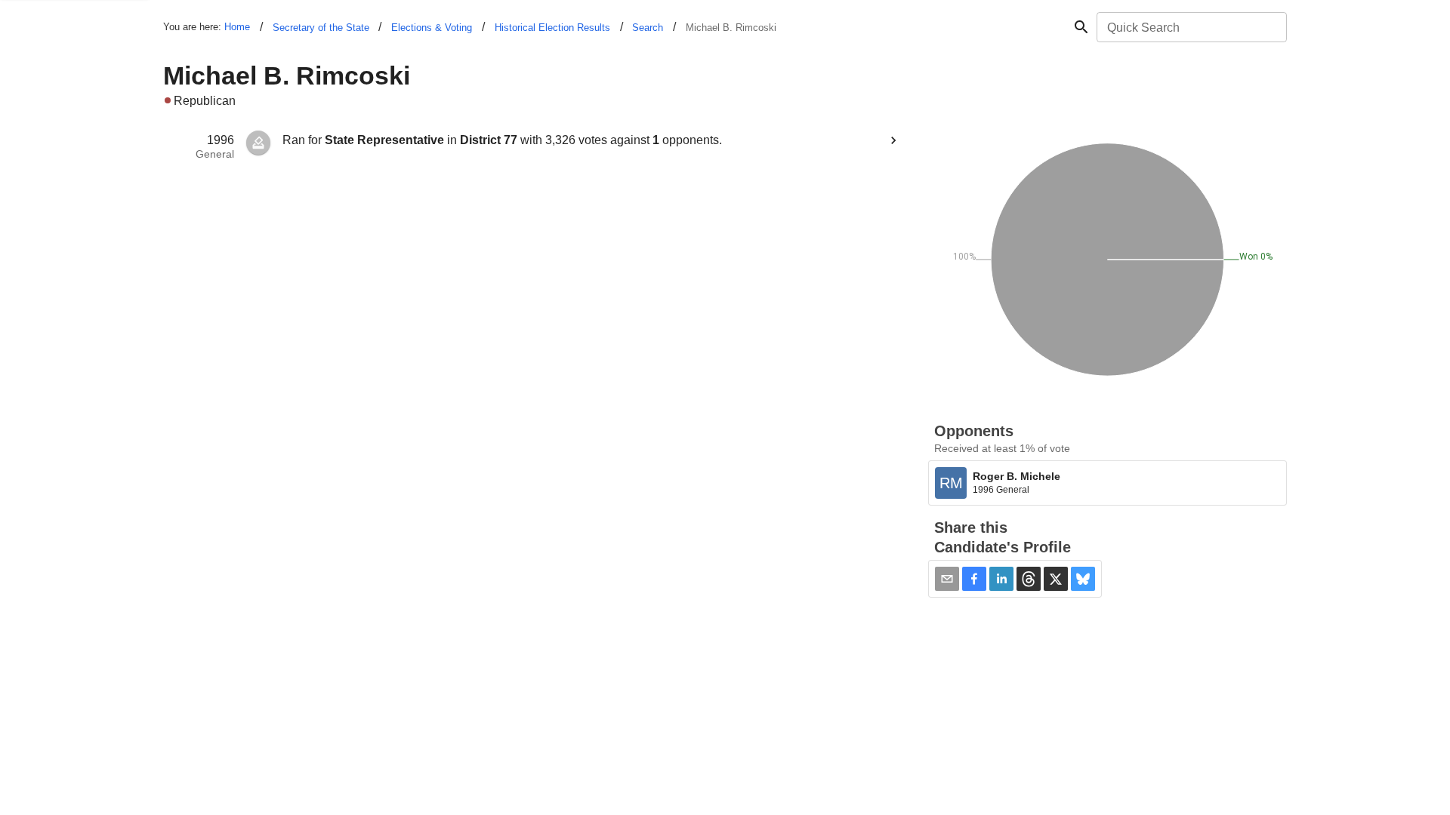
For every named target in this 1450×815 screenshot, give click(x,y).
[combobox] (1190, 27)
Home (237, 26)
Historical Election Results (552, 27)
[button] (974, 579)
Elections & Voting (431, 27)
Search (647, 27)
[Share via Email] (947, 579)
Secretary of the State (321, 27)
